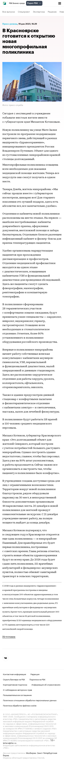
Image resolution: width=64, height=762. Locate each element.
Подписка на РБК (37, 679)
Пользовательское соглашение (17, 694)
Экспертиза (39, 11)
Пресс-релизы (9, 24)
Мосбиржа (31, 752)
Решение (52, 11)
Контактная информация (14, 674)
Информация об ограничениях (46, 684)
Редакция (35, 674)
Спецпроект (24, 11)
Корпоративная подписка (15, 684)
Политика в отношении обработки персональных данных (30, 700)
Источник (8, 637)
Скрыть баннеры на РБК (14, 679)
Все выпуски (8, 11)
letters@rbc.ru (9, 742)
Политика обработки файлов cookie (19, 705)
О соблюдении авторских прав (17, 689)
